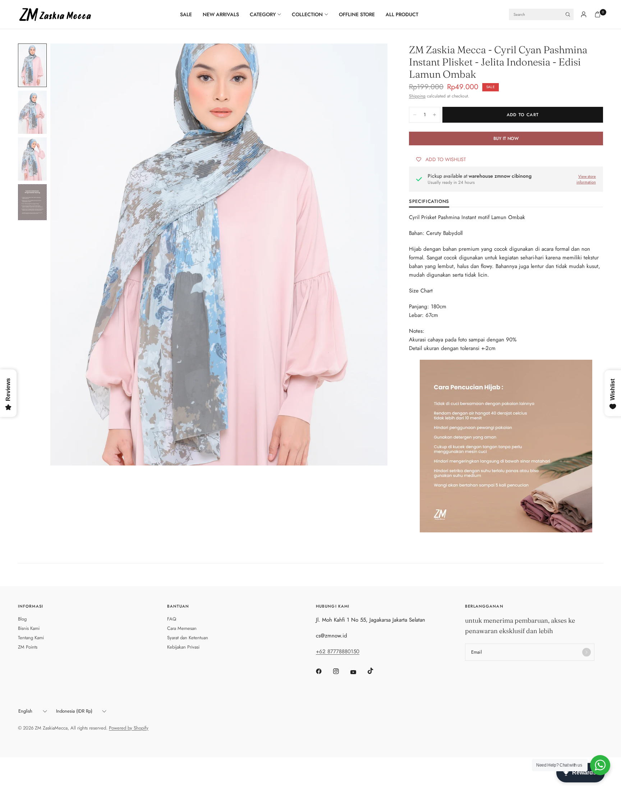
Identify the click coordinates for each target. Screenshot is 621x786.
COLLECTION (307, 14)
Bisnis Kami (29, 628)
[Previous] (68, 254)
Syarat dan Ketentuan (187, 637)
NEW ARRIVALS (221, 14)
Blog (22, 618)
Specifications (429, 202)
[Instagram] (341, 671)
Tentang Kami (31, 637)
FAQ (171, 618)
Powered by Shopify (128, 727)
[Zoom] (372, 58)
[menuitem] (188, 14)
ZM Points (27, 647)
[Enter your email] (586, 652)
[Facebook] (324, 671)
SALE (186, 14)
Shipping (417, 96)
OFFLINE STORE (357, 14)
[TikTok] (375, 671)
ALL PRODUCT (402, 14)
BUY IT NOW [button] (506, 138)
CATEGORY (263, 14)
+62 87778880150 (337, 651)
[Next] (369, 254)
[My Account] (583, 14)
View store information (586, 179)
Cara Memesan (182, 628)
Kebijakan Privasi (183, 647)
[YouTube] (358, 672)
